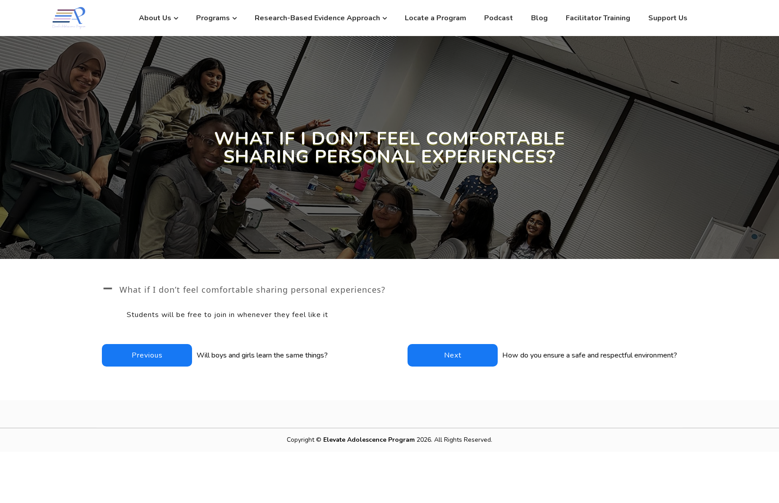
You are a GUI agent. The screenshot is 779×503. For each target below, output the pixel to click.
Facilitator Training (598, 18)
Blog (539, 18)
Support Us (667, 18)
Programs (213, 18)
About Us (155, 18)
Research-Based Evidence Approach (317, 18)
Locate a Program (435, 18)
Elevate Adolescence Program (370, 439)
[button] (389, 289)
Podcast (498, 18)
